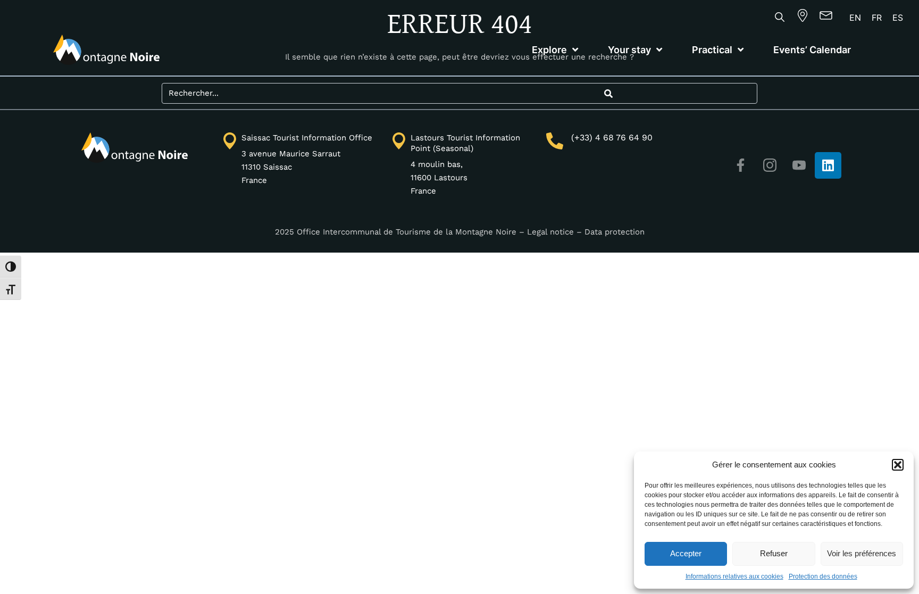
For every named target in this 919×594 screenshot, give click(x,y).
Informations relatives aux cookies (734, 576)
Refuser (774, 553)
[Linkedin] (828, 165)
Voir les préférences (861, 553)
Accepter (685, 553)
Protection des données (823, 576)
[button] (897, 464)
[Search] (608, 93)
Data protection (614, 232)
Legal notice (550, 232)
